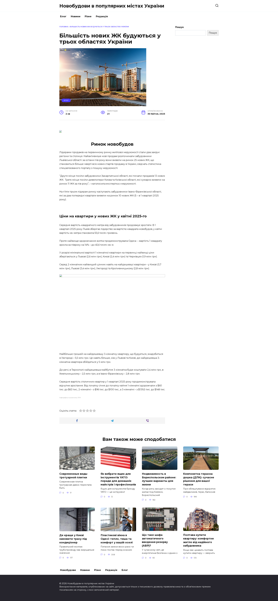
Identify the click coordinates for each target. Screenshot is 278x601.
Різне (88, 16)
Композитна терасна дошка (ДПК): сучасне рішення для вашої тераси (198, 479)
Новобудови (68, 570)
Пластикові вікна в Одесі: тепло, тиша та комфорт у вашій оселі (117, 539)
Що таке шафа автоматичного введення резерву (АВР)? (155, 540)
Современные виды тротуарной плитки (73, 475)
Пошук (179, 27)
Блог (63, 16)
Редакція (102, 16)
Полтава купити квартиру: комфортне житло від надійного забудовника (198, 540)
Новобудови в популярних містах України (111, 6)
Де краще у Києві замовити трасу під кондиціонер (73, 539)
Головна (63, 27)
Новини (75, 16)
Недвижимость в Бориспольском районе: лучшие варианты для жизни (159, 479)
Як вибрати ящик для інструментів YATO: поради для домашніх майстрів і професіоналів (118, 479)
